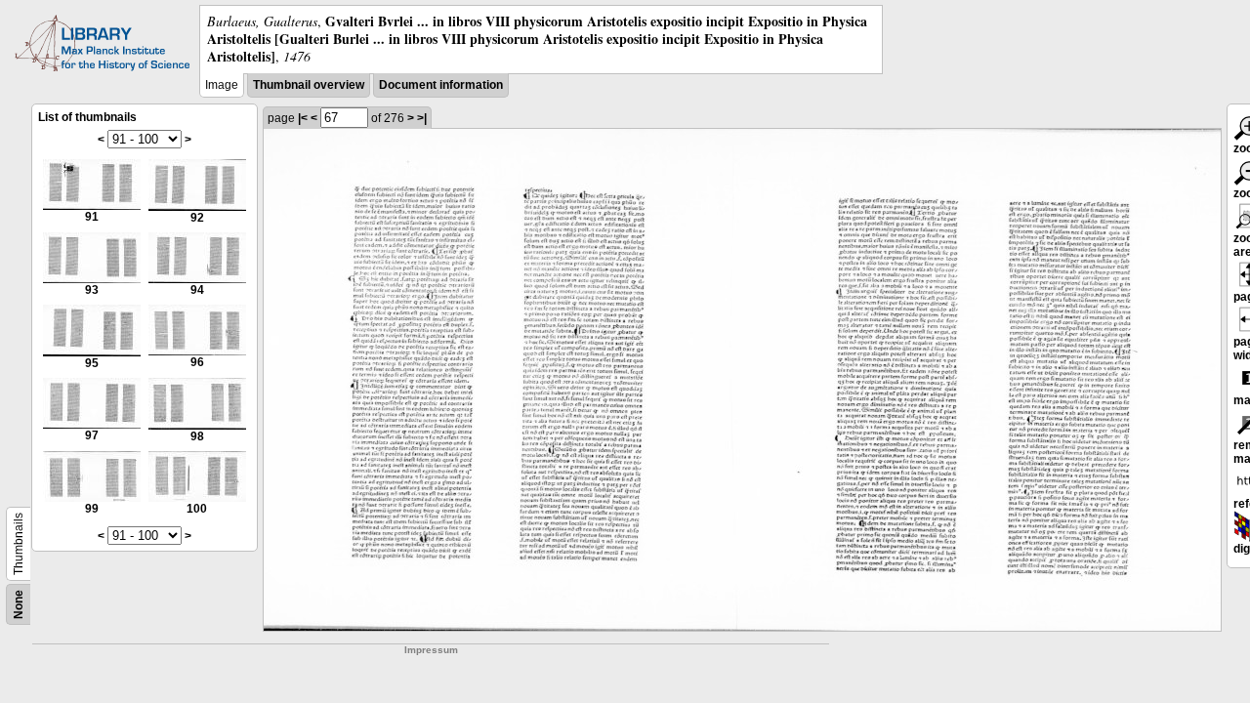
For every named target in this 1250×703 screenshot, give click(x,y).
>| (422, 118)
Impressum (431, 649)
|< (303, 118)
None (18, 604)
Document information (441, 85)
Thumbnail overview (308, 85)
